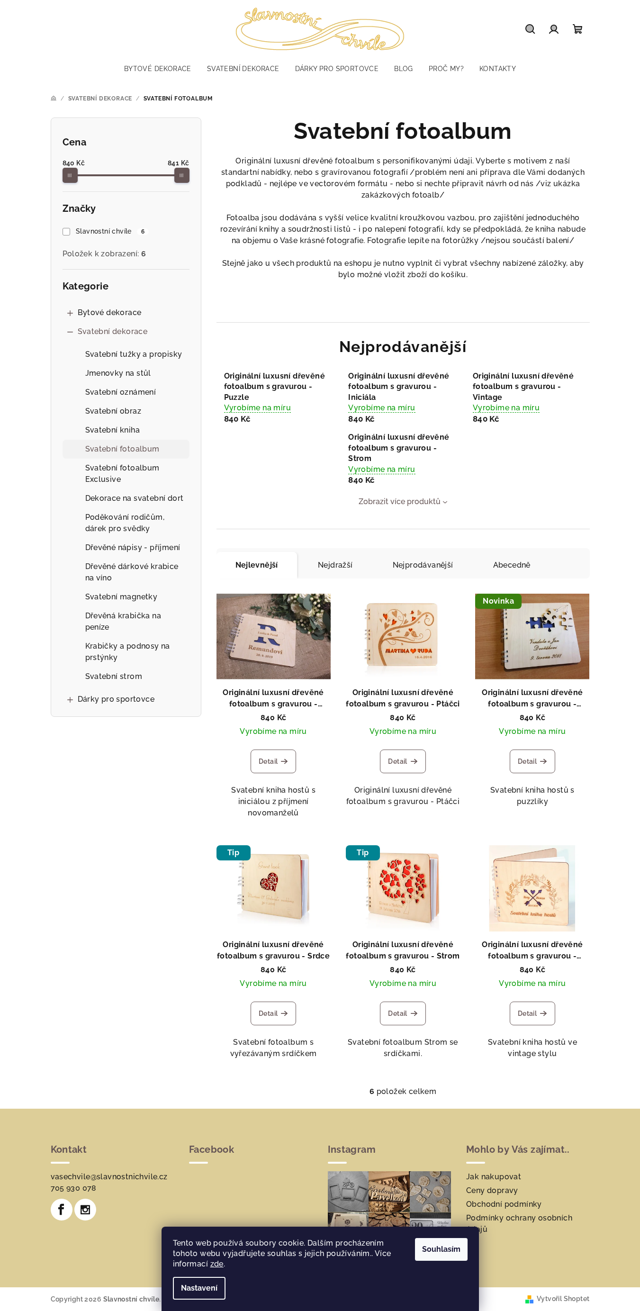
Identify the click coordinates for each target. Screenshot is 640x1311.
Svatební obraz (113, 411)
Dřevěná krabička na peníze (123, 621)
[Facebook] (61, 1210)
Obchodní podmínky (504, 1204)
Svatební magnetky (121, 596)
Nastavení (199, 1288)
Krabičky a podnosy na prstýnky (127, 652)
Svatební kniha (112, 429)
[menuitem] (158, 69)
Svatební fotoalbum (122, 448)
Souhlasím (441, 1249)
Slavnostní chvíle (110, 231)
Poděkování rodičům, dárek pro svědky (125, 523)
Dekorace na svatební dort (134, 498)
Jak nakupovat (493, 1176)
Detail (268, 761)
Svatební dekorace (113, 331)
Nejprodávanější (423, 565)
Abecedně (512, 565)
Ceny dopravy (492, 1190)
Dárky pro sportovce (116, 699)
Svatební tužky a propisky (133, 354)
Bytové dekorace (110, 312)
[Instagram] (85, 1210)
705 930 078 (74, 1188)
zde (217, 1263)
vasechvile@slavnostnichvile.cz (109, 1176)
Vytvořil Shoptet (563, 1298)
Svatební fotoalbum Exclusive (122, 473)
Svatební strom (114, 676)
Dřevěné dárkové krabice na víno (132, 572)
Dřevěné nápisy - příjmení (132, 547)
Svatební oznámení (120, 392)
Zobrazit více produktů (400, 501)
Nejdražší (335, 565)
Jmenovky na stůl (118, 373)
